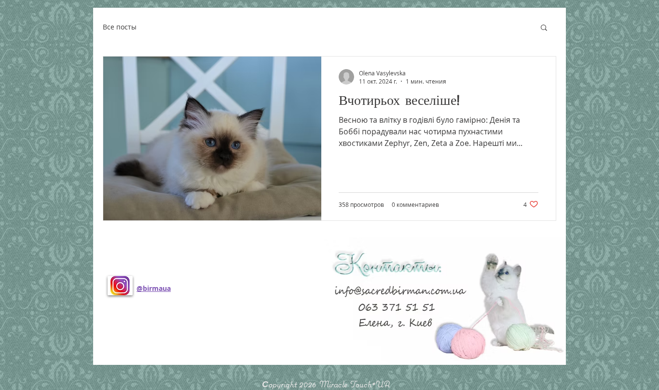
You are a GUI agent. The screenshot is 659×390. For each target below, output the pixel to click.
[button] (544, 28)
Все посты (120, 26)
